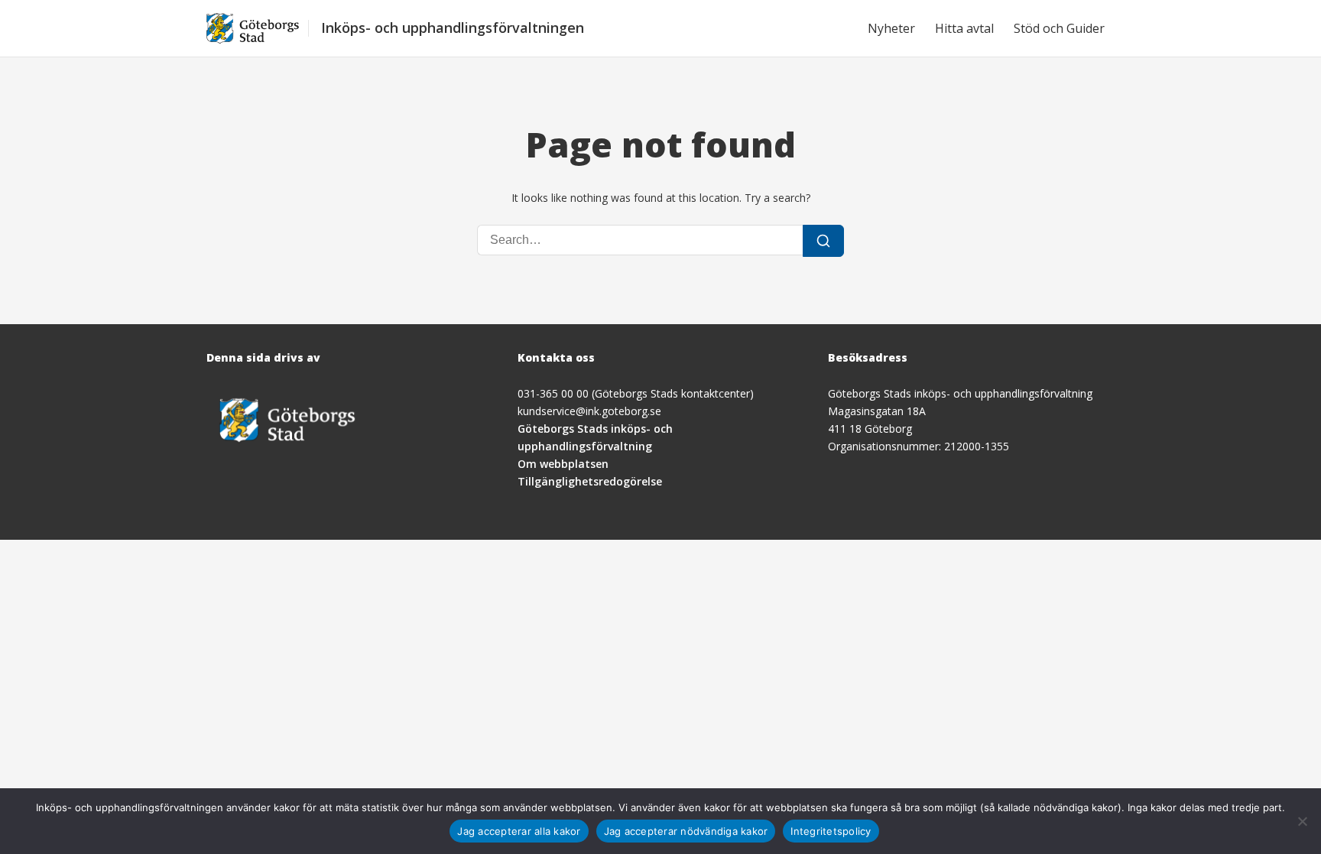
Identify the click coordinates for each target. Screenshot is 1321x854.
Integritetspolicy (830, 831)
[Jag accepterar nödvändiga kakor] (1302, 821)
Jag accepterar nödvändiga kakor (686, 831)
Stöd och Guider (1059, 28)
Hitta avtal (964, 28)
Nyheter (891, 28)
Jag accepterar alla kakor (518, 831)
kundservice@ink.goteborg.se (589, 411)
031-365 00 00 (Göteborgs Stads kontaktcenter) (636, 393)
